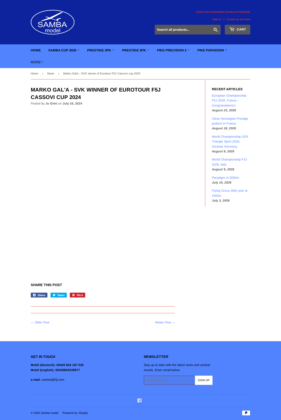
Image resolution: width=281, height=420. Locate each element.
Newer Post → (165, 322)
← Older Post (40, 322)
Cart (241, 29)
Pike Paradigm (211, 50)
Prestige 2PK (134, 50)
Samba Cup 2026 (62, 50)
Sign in (217, 19)
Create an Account (238, 19)
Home (36, 50)
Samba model (49, 413)
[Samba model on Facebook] (139, 401)
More (36, 62)
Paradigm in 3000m (225, 177)
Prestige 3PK (99, 50)
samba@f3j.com (53, 379)
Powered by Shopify (75, 413)
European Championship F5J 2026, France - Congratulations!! (229, 100)
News (50, 73)
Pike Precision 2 (172, 50)
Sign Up (204, 380)
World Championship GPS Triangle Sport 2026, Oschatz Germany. (230, 141)
